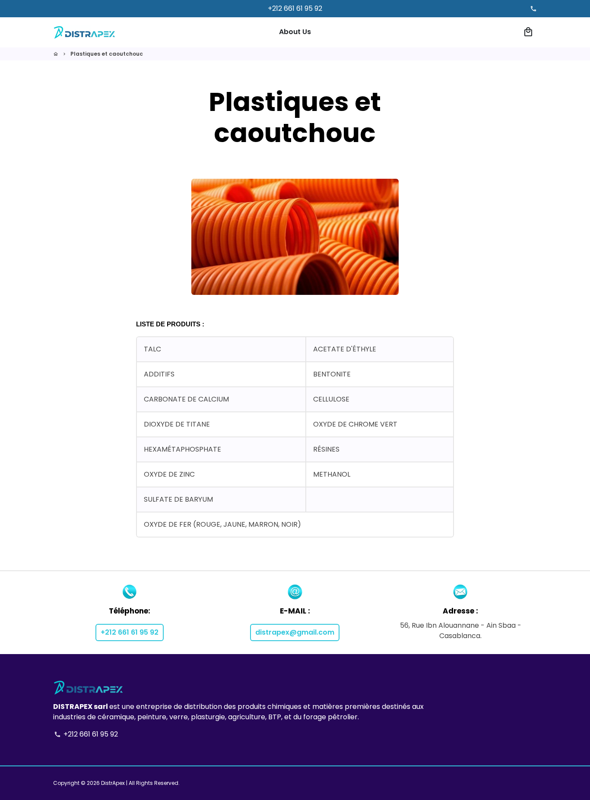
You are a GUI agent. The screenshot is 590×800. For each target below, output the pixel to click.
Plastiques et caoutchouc (106, 53)
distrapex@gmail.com (294, 632)
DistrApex (113, 783)
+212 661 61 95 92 (130, 632)
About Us (295, 32)
